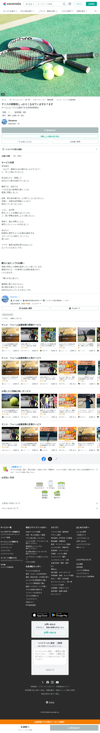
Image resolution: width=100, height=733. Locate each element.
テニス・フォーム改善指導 (66, 99)
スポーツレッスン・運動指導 (43, 99)
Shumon (14, 296)
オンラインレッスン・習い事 (20, 99)
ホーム (4, 99)
